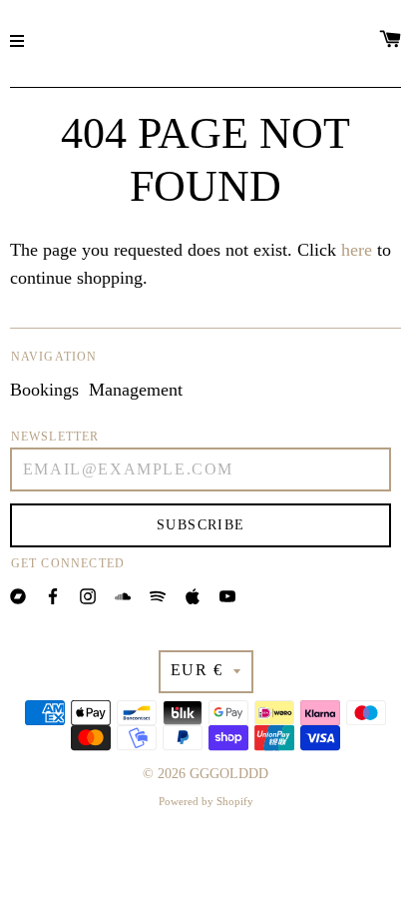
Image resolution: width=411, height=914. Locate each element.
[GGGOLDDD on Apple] (193, 594)
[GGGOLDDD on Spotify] (158, 594)
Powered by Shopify (206, 801)
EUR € (197, 669)
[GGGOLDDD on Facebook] (53, 594)
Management (136, 390)
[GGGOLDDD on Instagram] (88, 594)
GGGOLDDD (229, 773)
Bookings (44, 390)
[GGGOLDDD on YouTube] (227, 594)
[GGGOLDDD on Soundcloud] (123, 594)
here (356, 250)
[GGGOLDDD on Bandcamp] (18, 594)
